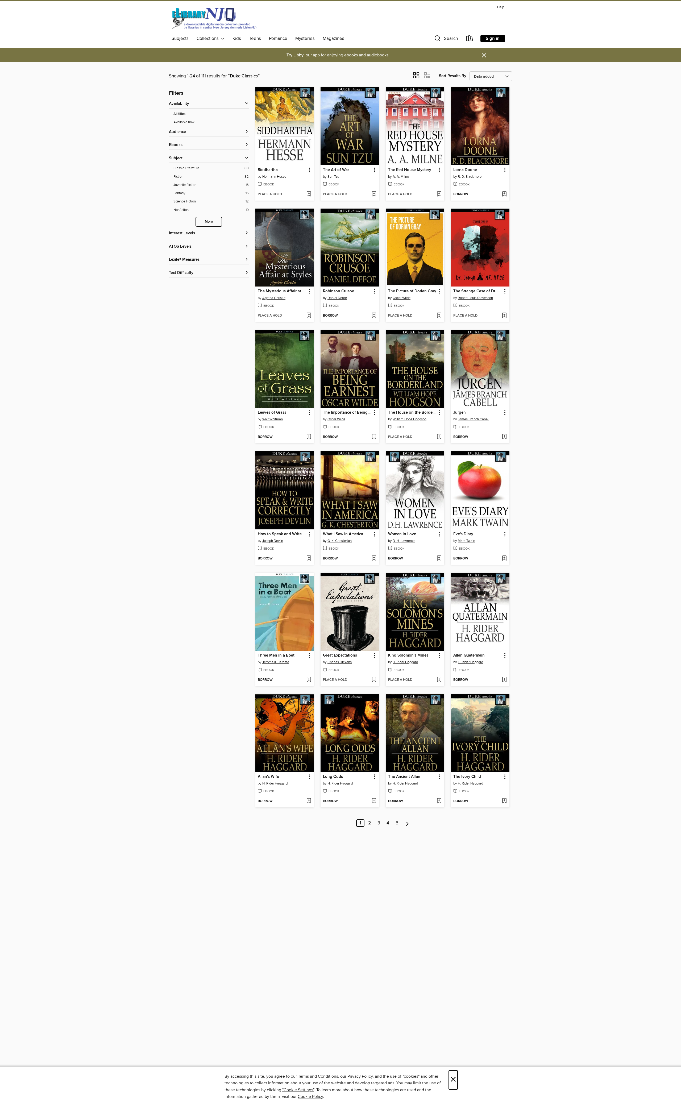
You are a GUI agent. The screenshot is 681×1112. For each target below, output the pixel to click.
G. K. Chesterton (339, 541)
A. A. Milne (401, 177)
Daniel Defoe (337, 298)
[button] (445, 39)
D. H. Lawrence (404, 541)
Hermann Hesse (274, 177)
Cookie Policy (310, 1096)
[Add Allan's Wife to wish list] (308, 801)
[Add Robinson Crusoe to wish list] (374, 315)
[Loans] (470, 39)
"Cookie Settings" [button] (298, 1090)
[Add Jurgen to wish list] (504, 437)
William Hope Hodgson (409, 419)
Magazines (333, 39)
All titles (179, 114)
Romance (278, 39)
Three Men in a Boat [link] (276, 655)
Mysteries (305, 39)
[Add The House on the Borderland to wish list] (439, 437)
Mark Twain (466, 541)
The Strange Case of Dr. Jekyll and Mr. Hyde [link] (477, 291)
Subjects (180, 39)
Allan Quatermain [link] (469, 655)
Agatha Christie (273, 298)
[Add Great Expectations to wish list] (374, 680)
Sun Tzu (333, 177)
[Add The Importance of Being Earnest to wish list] (374, 437)
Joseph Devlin (272, 541)
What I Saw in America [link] (343, 534)
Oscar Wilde (401, 298)
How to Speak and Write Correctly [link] (282, 534)
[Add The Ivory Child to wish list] (504, 801)
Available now (183, 122)
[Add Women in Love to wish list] (439, 558)
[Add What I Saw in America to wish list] (374, 558)
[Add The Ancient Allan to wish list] (439, 801)
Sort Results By (452, 75)
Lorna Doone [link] (465, 170)
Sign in (493, 39)
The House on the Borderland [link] (412, 412)
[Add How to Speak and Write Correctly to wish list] (308, 558)
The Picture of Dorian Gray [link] (412, 291)
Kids (236, 39)
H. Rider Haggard (405, 662)
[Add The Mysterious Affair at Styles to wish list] (308, 315)
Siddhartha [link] (268, 170)
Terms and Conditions (318, 1076)
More (209, 221)
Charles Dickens (339, 662)
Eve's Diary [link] (463, 534)
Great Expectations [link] (340, 655)
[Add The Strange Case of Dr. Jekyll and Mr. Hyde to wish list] (504, 315)
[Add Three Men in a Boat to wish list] (308, 680)
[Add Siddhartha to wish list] (308, 194)
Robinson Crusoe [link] (338, 291)
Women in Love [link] (402, 534)
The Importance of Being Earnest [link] (347, 412)
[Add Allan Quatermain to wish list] (504, 680)
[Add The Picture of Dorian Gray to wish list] (439, 315)
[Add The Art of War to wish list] (374, 194)
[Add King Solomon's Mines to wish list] (439, 680)
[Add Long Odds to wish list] (374, 801)
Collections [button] (209, 39)
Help (500, 7)
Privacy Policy (360, 1076)
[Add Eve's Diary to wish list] (504, 558)
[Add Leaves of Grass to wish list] (308, 437)
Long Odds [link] (333, 776)
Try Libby (295, 55)
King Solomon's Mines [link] (408, 655)
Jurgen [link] (459, 412)
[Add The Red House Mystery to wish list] (439, 194)
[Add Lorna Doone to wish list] (504, 194)
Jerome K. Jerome (275, 662)
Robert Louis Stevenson (475, 298)
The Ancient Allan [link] (404, 776)
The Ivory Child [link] (467, 776)
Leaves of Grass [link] (272, 412)
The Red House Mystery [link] (409, 170)
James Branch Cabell (473, 419)
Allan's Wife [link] (268, 776)
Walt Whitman (272, 419)
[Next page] (407, 823)
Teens (255, 39)
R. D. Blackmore (469, 177)
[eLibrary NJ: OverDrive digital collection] (214, 18)
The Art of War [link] (336, 170)
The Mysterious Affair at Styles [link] (282, 291)
